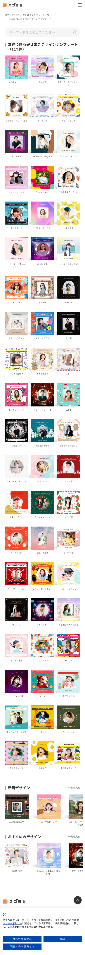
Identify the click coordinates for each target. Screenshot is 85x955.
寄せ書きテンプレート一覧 (36, 14)
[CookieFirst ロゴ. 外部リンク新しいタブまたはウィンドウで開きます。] (4, 914)
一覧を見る (74, 787)
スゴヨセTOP (12, 14)
